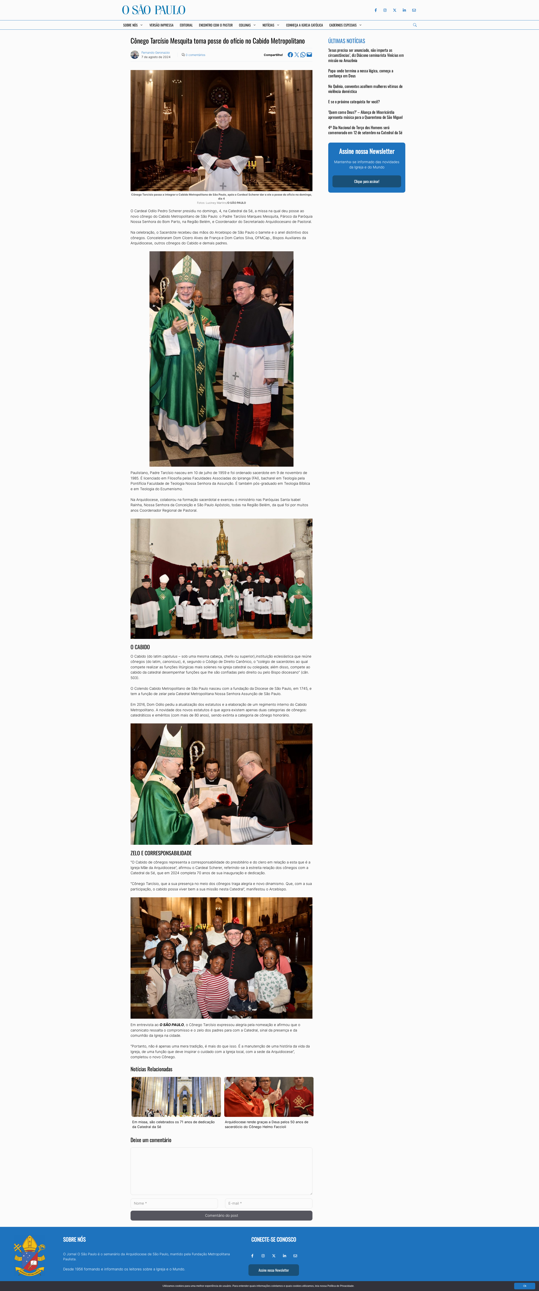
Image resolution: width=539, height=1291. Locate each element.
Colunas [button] (245, 25)
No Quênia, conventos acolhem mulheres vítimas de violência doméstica (365, 88)
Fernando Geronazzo (155, 52)
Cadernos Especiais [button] (343, 25)
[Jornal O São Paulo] (153, 13)
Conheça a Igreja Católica (304, 25)
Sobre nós (74, 1239)
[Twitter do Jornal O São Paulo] (394, 10)
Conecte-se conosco (273, 1239)
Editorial (186, 25)
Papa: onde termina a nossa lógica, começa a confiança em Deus (360, 73)
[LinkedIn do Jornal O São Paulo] (404, 10)
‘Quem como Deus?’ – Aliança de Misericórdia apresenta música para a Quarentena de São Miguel (365, 114)
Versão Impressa (161, 25)
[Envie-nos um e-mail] (413, 10)
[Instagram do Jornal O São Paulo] (385, 10)
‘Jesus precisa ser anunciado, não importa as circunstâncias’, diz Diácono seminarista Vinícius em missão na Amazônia (366, 55)
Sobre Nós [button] (130, 25)
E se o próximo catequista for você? (354, 102)
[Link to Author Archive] (135, 54)
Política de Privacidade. (340, 1285)
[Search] (415, 25)
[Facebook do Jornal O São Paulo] (376, 10)
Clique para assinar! (366, 181)
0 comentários (195, 55)
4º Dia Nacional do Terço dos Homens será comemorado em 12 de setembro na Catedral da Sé (365, 130)
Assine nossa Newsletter (274, 1270)
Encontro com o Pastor (216, 25)
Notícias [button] (268, 25)
